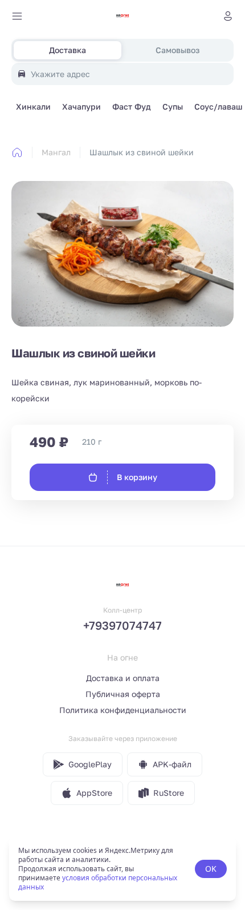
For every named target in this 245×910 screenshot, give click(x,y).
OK (211, 868)
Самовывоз (177, 50)
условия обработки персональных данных (97, 882)
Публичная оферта (122, 694)
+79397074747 (122, 625)
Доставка (67, 50)
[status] (122, 869)
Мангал (56, 152)
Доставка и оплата (123, 678)
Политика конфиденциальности (122, 710)
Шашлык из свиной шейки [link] (141, 152)
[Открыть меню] (17, 16)
